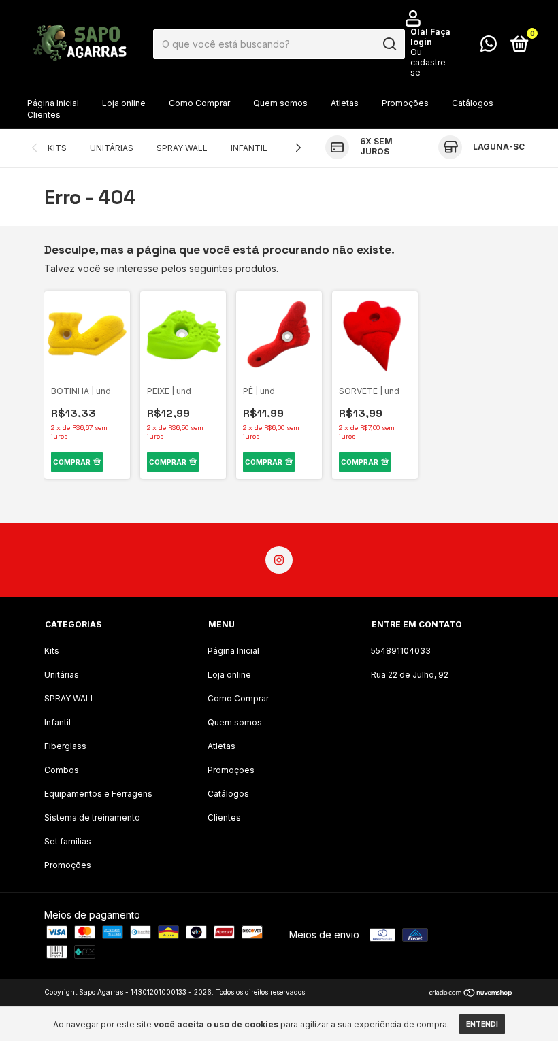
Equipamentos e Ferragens (98, 794)
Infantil (249, 148)
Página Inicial (53, 103)
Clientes (44, 115)
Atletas (345, 103)
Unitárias (111, 148)
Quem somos (280, 103)
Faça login (430, 37)
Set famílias (67, 841)
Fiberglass (65, 746)
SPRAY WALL (182, 148)
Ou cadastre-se (430, 62)
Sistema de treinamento (92, 817)
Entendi (482, 1024)
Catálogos (472, 103)
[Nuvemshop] (471, 993)
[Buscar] (389, 44)
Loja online (124, 103)
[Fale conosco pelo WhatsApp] (489, 47)
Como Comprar (199, 103)
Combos (61, 770)
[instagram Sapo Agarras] (279, 560)
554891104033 (401, 651)
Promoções (405, 103)
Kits (57, 148)
